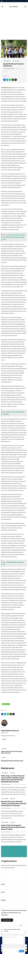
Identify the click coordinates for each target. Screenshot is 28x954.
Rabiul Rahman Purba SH (9, 68)
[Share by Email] (15, 80)
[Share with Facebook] (4, 80)
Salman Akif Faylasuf (6, 784)
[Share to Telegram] (13, 80)
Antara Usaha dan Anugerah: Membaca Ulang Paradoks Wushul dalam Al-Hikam (13, 827)
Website (3, 900)
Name (3, 884)
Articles (4, 739)
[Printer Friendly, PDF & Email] (6, 704)
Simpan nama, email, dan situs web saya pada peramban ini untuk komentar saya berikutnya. (13, 912)
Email (3, 892)
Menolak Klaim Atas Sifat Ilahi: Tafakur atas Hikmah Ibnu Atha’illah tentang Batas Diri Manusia (13, 803)
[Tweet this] (7, 80)
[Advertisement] (14, 25)
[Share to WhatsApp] (10, 80)
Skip (17, 951)
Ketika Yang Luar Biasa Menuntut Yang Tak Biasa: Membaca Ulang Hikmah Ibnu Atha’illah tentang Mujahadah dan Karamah (12, 779)
